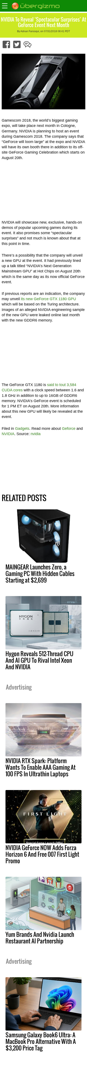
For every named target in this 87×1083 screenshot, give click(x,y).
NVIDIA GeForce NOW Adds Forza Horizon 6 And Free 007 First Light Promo (42, 854)
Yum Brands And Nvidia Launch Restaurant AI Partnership (39, 937)
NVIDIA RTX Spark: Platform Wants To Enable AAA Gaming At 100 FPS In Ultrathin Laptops (40, 767)
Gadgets (22, 428)
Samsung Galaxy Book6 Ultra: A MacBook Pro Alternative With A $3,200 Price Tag (40, 1041)
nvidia (36, 434)
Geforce (68, 428)
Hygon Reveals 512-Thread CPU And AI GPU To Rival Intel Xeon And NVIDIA (39, 660)
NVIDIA (8, 434)
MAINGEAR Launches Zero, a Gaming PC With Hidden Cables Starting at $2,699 (40, 573)
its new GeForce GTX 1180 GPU (48, 299)
